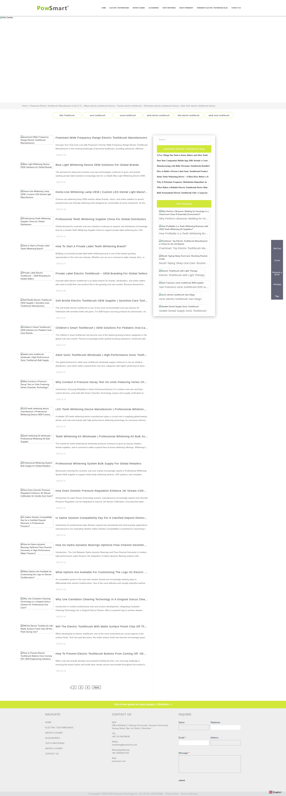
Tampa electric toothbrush (129, 106)
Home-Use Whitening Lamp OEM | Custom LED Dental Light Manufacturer (105, 192)
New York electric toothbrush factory (198, 106)
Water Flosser (54, 733)
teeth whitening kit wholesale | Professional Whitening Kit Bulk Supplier (104, 436)
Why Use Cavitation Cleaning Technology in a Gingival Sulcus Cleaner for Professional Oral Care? (122, 599)
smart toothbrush (128, 115)
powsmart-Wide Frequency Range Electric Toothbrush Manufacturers (101, 137)
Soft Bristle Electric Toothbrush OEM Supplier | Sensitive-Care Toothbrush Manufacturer (114, 300)
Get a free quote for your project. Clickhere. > (143, 704)
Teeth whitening (54, 743)
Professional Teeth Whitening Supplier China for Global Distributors (101, 219)
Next (96, 687)
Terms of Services (189, 794)
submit (182, 780)
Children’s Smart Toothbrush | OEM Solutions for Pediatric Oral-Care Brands (107, 327)
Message (184, 753)
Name (182, 722)
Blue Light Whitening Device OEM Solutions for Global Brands (97, 164)
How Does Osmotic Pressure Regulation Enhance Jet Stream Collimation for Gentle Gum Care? (120, 490)
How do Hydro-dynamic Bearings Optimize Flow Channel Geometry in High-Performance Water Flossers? (126, 545)
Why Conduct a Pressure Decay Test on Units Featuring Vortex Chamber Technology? (113, 382)
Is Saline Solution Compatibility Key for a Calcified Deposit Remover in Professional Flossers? (119, 517)
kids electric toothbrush (188, 115)
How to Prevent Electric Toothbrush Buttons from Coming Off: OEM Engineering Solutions (116, 653)
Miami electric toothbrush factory (99, 106)
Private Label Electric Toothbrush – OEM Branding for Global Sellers (101, 273)
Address (214, 737)
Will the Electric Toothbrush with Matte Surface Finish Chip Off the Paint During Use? (113, 626)
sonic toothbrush (97, 115)
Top (277, 296)
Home (25, 106)
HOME (48, 722)
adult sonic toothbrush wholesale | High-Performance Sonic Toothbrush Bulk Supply (112, 354)
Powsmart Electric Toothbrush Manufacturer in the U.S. (56, 106)
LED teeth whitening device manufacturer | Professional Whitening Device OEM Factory (115, 409)
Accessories (52, 738)
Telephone (215, 722)
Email (182, 737)
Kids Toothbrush (67, 115)
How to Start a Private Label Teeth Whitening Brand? (91, 246)
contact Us (52, 753)
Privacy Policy (172, 794)
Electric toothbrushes (59, 727)
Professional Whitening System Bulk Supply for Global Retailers (98, 463)
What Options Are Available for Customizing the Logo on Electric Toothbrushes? (110, 572)
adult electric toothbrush (158, 115)
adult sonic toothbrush (219, 115)
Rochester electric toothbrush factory (161, 106)
